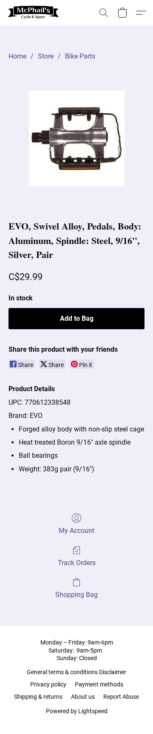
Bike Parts (80, 56)
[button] (35, 12)
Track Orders (77, 563)
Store (46, 56)
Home (17, 56)
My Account (76, 531)
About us (83, 696)
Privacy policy (48, 684)
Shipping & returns (38, 696)
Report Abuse (121, 696)
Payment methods (99, 684)
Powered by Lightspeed (77, 711)
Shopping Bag (76, 595)
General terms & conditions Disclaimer (76, 672)
